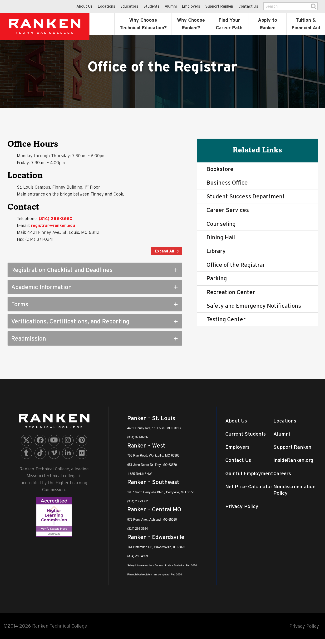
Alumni (171, 6)
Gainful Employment (249, 473)
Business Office (227, 182)
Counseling (221, 224)
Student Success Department (246, 196)
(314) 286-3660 (55, 218)
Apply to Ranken (267, 23)
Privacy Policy (241, 506)
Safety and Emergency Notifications (254, 305)
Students (151, 6)
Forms (19, 304)
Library (216, 251)
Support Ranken (219, 6)
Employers (191, 6)
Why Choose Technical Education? (143, 23)
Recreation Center (231, 292)
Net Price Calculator (248, 486)
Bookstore (220, 169)
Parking (217, 278)
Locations (106, 6)
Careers (282, 473)
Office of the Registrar (236, 265)
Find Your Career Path (229, 23)
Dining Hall (221, 237)
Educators (129, 6)
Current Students (245, 434)
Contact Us (248, 6)
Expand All (165, 251)
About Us (84, 6)
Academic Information (41, 287)
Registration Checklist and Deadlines (62, 270)
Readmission (28, 338)
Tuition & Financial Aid (305, 23)
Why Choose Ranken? (191, 23)
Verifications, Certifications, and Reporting (70, 321)
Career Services (228, 210)
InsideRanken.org (293, 460)
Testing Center (226, 319)
